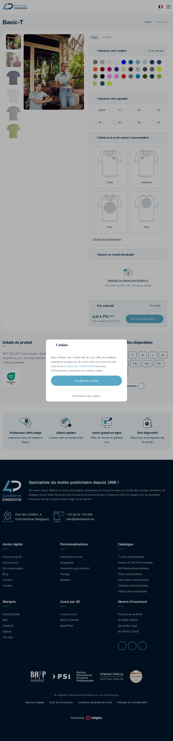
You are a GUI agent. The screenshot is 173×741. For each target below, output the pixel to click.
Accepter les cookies (86, 380)
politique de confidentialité (79, 366)
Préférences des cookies (86, 396)
